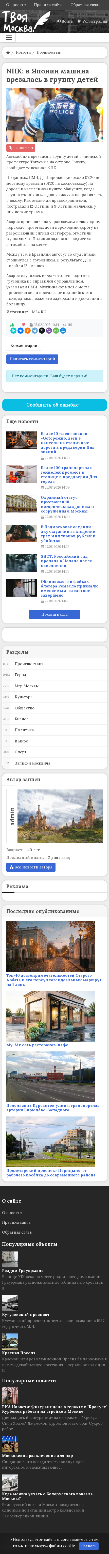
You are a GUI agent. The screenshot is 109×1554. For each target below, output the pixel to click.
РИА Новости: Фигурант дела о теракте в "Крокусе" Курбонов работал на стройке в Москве (54, 1409)
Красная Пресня (18, 1352)
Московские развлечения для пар (37, 1455)
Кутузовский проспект (25, 1314)
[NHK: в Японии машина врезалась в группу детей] (54, 115)
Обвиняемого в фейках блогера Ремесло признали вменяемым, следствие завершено (69, 588)
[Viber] (49, 331)
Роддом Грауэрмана (23, 1270)
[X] (42, 331)
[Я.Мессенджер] (13, 331)
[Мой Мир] (63, 331)
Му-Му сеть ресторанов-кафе (37, 1045)
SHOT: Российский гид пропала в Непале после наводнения (66, 561)
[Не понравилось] (23, 324)
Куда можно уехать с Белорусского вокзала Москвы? (47, 1496)
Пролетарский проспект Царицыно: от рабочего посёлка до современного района (51, 1172)
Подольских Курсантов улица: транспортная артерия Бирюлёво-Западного (53, 1107)
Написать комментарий (32, 358)
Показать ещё (54, 614)
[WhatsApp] (56, 331)
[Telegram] (35, 331)
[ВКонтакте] (20, 331)
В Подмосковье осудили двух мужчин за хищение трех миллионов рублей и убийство (68, 534)
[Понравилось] (12, 324)
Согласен (88, 1546)
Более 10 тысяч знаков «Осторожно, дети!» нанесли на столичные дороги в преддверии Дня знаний (68, 442)
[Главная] (8, 52)
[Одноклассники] (28, 331)
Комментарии (23, 345)
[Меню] (9, 37)
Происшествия (21, 148)
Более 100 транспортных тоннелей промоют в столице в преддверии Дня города (69, 474)
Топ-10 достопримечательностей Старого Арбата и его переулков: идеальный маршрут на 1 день (54, 980)
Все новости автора (32, 867)
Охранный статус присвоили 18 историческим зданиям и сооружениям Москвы (67, 504)
